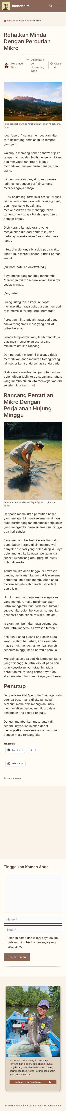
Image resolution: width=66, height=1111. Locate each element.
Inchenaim (21, 6)
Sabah (10, 778)
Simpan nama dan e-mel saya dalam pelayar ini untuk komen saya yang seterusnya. (33, 942)
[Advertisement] (33, 822)
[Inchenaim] (6, 6)
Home (9, 20)
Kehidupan (19, 20)
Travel (18, 778)
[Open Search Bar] (51, 6)
